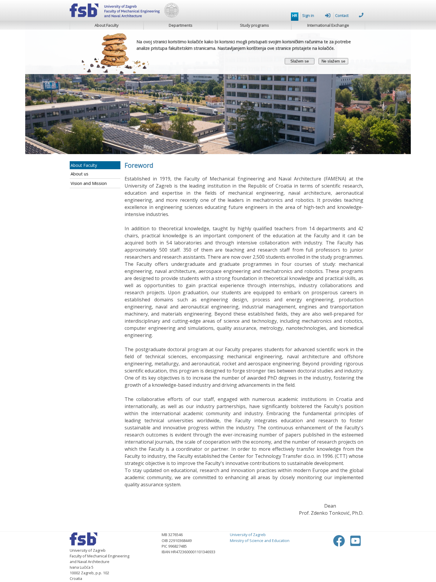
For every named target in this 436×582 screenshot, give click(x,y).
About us (79, 174)
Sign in (308, 15)
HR (294, 15)
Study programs (254, 25)
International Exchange (328, 25)
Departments (180, 25)
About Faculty (107, 25)
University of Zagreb (248, 534)
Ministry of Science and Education (259, 540)
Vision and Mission (89, 183)
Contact (342, 15)
